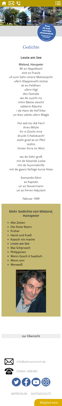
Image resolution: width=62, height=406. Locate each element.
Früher (15, 231)
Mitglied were (49, 403)
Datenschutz (41, 394)
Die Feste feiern (21, 227)
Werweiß (17, 264)
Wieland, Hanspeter (31, 64)
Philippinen (18, 252)
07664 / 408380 (27, 371)
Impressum (19, 394)
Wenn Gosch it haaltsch (26, 256)
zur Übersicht (31, 336)
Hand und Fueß (21, 235)
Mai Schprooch (20, 248)
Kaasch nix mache (23, 239)
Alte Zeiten (18, 222)
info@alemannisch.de (31, 361)
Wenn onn (18, 260)
